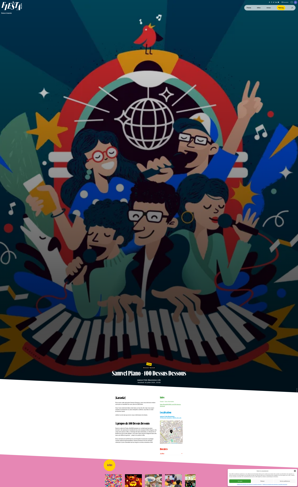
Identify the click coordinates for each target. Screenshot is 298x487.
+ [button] (162, 422)
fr (291, 2)
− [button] (162, 425)
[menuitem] (292, 8)
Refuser (262, 481)
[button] (295, 2)
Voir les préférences (285, 481)
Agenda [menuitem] (281, 8)
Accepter (240, 481)
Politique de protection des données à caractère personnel (249, 484)
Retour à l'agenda (6, 13)
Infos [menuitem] (259, 8)
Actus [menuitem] (269, 8)
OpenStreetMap (175, 443)
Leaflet (168, 443)
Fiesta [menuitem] (249, 8)
